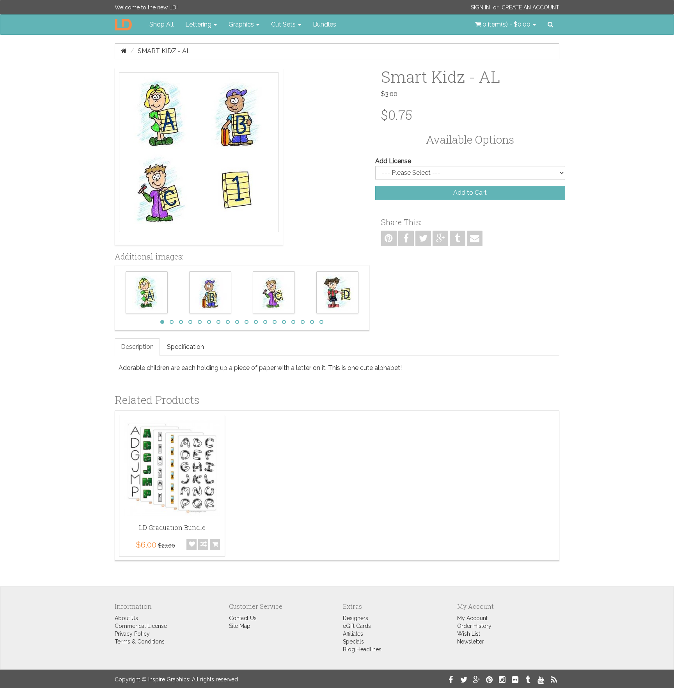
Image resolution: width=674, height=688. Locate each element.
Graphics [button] (242, 24)
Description (137, 346)
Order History (474, 626)
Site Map (239, 626)
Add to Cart (470, 192)
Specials (353, 641)
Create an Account (530, 7)
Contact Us (243, 618)
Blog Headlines (362, 649)
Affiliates (353, 634)
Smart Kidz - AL (164, 51)
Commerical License (141, 626)
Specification (185, 346)
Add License (393, 161)
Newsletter (470, 641)
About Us (126, 618)
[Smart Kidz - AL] (199, 156)
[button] (505, 24)
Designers (355, 618)
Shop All (161, 24)
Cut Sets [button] (284, 24)
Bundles (324, 24)
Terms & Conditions (140, 641)
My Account (472, 618)
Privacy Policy (132, 634)
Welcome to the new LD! (146, 7)
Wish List (468, 634)
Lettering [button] (199, 24)
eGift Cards (357, 626)
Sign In (480, 7)
